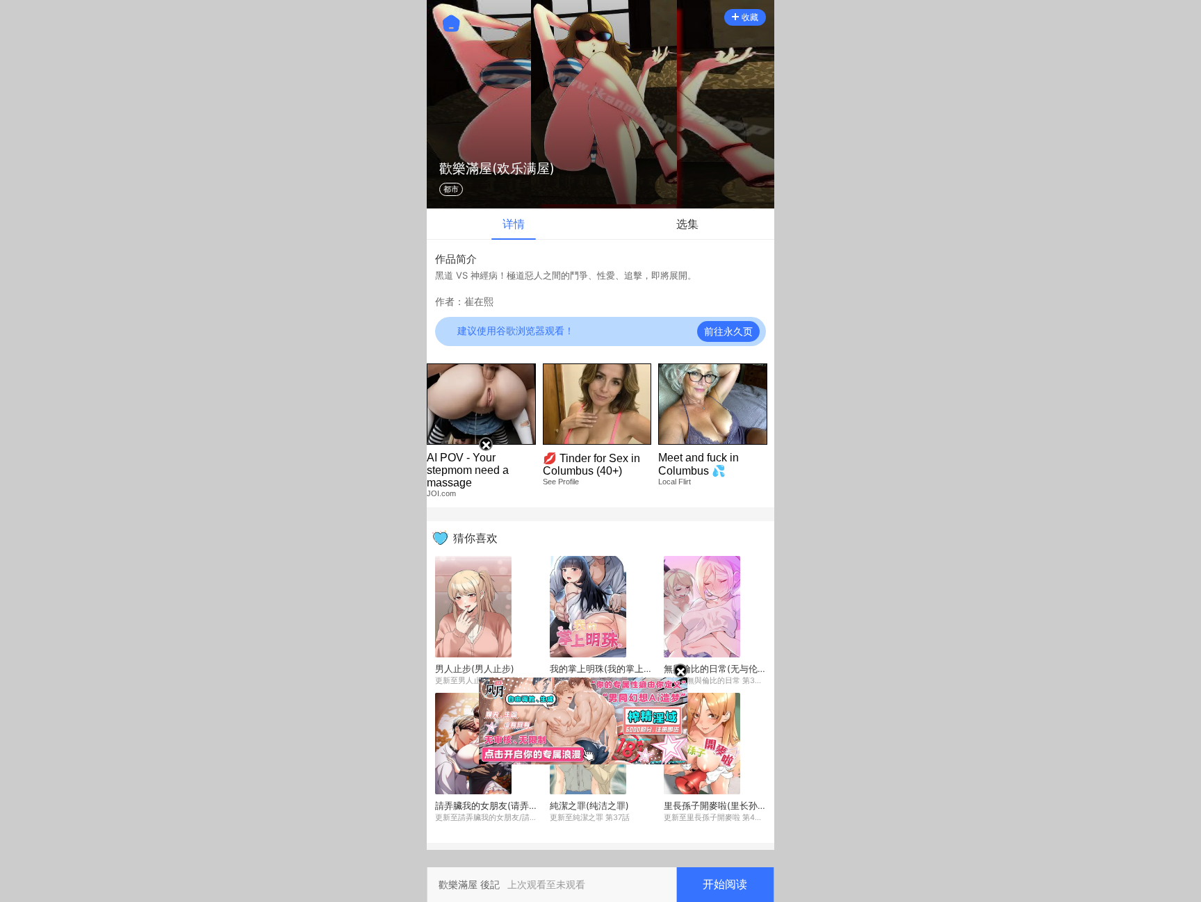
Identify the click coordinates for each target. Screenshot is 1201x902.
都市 (451, 189)
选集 (687, 224)
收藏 (750, 17)
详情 (514, 224)
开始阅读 (725, 884)
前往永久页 (728, 331)
